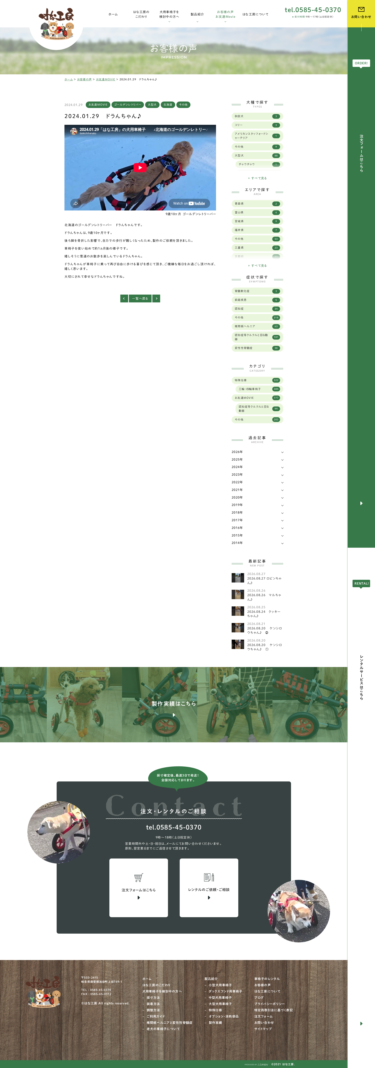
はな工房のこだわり (156, 985)
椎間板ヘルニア (256, 326)
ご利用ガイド (156, 1016)
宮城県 (256, 221)
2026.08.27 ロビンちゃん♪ (264, 580)
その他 (183, 104)
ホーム (68, 79)
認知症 (256, 308)
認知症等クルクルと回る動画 (257, 337)
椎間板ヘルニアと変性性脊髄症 (170, 1022)
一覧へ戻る (140, 298)
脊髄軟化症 (256, 291)
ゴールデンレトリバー (127, 104)
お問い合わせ (264, 1022)
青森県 (256, 203)
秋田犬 (256, 116)
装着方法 (153, 1003)
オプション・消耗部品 (224, 1016)
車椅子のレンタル (267, 978)
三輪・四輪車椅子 (259, 389)
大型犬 (152, 104)
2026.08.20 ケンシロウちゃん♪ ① (264, 647)
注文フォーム (263, 1016)
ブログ (259, 997)
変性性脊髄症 (256, 348)
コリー (256, 125)
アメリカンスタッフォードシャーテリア (256, 135)
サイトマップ (263, 1028)
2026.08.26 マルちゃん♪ (264, 597)
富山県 (256, 212)
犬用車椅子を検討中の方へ (162, 991)
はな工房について (267, 991)
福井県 (256, 230)
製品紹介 (211, 978)
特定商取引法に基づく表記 (273, 1010)
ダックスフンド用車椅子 (226, 991)
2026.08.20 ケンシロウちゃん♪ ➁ (264, 630)
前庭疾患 (256, 299)
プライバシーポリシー (269, 1003)
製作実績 (215, 1022)
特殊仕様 (257, 380)
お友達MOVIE (105, 79)
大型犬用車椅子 (220, 1003)
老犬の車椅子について (163, 1028)
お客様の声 (84, 79)
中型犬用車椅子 (220, 997)
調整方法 (153, 1010)
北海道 (167, 104)
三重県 (256, 247)
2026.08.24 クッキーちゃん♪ (263, 614)
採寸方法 (153, 997)
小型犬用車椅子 (220, 985)
